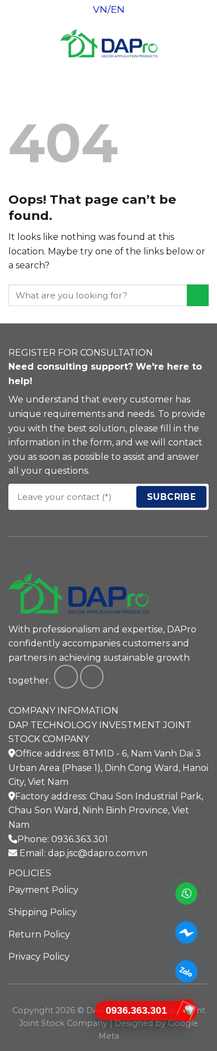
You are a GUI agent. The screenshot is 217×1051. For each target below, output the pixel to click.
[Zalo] (186, 971)
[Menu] (15, 43)
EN (118, 9)
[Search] (204, 43)
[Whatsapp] (186, 893)
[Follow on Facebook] (66, 677)
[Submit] (198, 295)
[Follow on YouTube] (92, 677)
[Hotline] (186, 1010)
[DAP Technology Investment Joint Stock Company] (108, 43)
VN (100, 9)
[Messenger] (186, 932)
